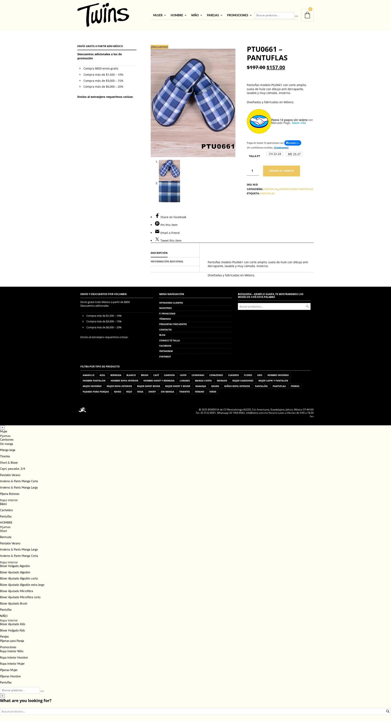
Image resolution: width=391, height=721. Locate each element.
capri (183, 375)
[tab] (175, 253)
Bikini (3, 504)
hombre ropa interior (124, 380)
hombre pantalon (94, 380)
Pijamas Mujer (9, 670)
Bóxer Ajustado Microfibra (16, 591)
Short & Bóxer (9, 462)
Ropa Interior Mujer (12, 663)
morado (222, 380)
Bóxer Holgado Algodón (15, 566)
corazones (216, 375)
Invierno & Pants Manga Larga (19, 487)
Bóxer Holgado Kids (12, 630)
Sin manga (6, 444)
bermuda (115, 375)
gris (259, 375)
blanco (131, 375)
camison (169, 375)
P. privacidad (167, 313)
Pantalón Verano (10, 475)
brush (144, 375)
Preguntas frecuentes (173, 324)
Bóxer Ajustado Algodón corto (19, 578)
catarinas (198, 375)
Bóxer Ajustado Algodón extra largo (22, 585)
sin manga (167, 391)
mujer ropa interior (119, 386)
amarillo (88, 375)
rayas (117, 391)
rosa (140, 391)
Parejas (213, 15)
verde (212, 391)
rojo (129, 391)
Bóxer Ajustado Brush (13, 603)
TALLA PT (254, 156)
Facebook (165, 345)
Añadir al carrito (281, 171)
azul (102, 375)
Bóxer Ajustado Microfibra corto (20, 597)
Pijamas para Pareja (12, 641)
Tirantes (5, 456)
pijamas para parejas (96, 391)
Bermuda (5, 537)
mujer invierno (92, 386)
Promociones (237, 15)
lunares (185, 380)
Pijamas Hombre (10, 676)
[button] (275, 154)
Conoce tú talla (169, 340)
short (152, 391)
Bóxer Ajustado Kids (12, 624)
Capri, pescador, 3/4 (12, 469)
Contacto (165, 329)
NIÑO (195, 15)
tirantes (184, 391)
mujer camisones (242, 380)
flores (248, 375)
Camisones (6, 439)
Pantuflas (6, 516)
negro (215, 386)
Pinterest (165, 356)
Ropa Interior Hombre (14, 657)
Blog (162, 334)
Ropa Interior (9, 500)
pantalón (261, 386)
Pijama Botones (9, 494)
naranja (200, 386)
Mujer (158, 15)
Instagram (166, 351)
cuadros (233, 375)
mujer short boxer (148, 386)
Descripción (159, 253)
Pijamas (5, 436)
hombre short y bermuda (159, 380)
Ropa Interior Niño (11, 651)
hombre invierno (278, 375)
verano (199, 391)
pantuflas (267, 193)
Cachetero (6, 510)
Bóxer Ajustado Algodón (15, 572)
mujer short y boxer (177, 386)
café (156, 375)
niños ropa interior (237, 386)
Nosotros (165, 308)
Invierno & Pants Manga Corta (19, 481)
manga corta (203, 380)
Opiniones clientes (171, 302)
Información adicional (167, 261)
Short (3, 531)
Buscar (307, 306)
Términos (165, 318)
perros (295, 386)
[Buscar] (296, 16)
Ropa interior (9, 562)
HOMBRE (177, 15)
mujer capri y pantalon (273, 380)
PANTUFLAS (271, 189)
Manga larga (7, 450)
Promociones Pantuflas (296, 189)
